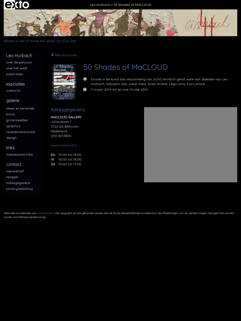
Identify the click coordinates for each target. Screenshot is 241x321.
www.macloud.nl (63, 145)
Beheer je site (14, 41)
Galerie (12, 100)
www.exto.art (45, 213)
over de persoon (19, 62)
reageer (12, 177)
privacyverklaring (19, 189)
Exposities (15, 84)
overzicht (13, 90)
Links (10, 147)
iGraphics (13, 126)
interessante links (19, 154)
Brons (10, 114)
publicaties (14, 74)
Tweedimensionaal (20, 132)
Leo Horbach (100, 5)
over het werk (16, 68)
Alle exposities (65, 55)
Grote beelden (17, 120)
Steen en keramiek (20, 108)
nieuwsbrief (15, 171)
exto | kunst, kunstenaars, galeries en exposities (17, 4)
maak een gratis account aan (53, 41)
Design (11, 138)
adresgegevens (18, 183)
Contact (13, 164)
